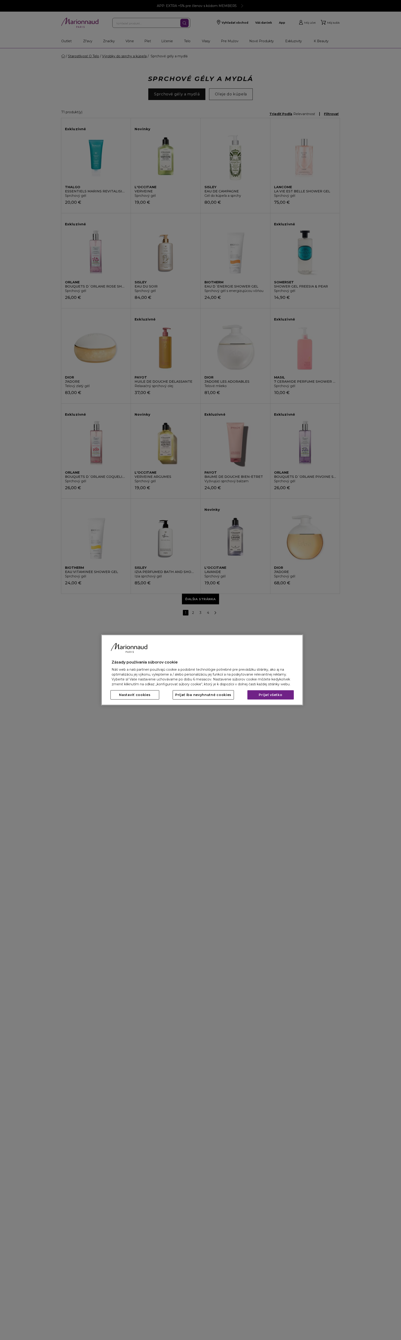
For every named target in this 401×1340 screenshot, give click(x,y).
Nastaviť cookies (134, 695)
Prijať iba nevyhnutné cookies (203, 695)
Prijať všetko (270, 695)
